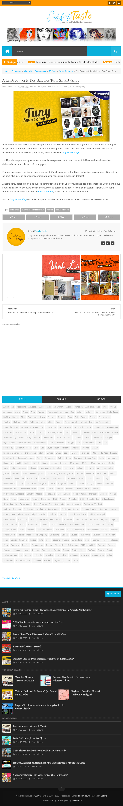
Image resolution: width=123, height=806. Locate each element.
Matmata (59, 489)
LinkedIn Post (9, 483)
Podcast (62, 514)
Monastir (93, 494)
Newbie (35, 499)
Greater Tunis (90, 458)
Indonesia (21, 468)
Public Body (43, 519)
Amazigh (79, 407)
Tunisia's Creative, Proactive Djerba (29, 738)
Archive (113, 407)
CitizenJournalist (72, 422)
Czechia (67, 437)
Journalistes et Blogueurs (33, 473)
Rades (85, 519)
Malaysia (90, 483)
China (50, 422)
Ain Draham (59, 407)
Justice (70, 473)
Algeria (69, 407)
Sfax (39, 530)
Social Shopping (66, 71)
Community (38, 427)
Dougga (70, 443)
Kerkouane (19, 478)
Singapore (79, 530)
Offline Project (108, 499)
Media (80, 489)
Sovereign (110, 535)
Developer (97, 437)
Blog (23, 417)
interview (57, 468)
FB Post (104, 453)
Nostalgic (73, 499)
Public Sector (55, 519)
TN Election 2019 (88, 545)
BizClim (6, 417)
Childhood (34, 422)
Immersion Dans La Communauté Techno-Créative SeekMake (53, 61)
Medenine (70, 489)
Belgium (89, 412)
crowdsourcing (25, 437)
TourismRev (47, 550)
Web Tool (85, 555)
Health (18, 463)
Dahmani (77, 437)
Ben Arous (100, 412)
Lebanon (98, 478)
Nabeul (113, 494)
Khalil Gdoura (84, 796)
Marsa (41, 489)
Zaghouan (58, 560)
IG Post (85, 463)
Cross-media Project (109, 432)
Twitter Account (10, 555)
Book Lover (33, 417)
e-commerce (88, 443)
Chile (43, 422)
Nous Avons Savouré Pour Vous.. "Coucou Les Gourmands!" (40, 774)
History (45, 463)
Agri (49, 407)
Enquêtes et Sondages (12, 453)
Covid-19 (40, 432)
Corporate (7, 432)
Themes (22, 399)
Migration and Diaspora (13, 494)
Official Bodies (92, 499)
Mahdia (72, 483)
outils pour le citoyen (12, 509)
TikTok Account (71, 545)
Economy (20, 448)
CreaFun (75, 432)
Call (76, 417)
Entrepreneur (40, 71)
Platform (52, 514)
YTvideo (47, 560)
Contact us (114, 594)
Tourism (35, 550)
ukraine (28, 555)
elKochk (65, 448)
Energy (95, 448)
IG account (75, 463)
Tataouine (15, 545)
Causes (93, 417)
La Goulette (71, 478)
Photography (24, 514)
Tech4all (25, 545)
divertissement (39, 443)
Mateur (50, 489)
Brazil (42, 417)
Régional (114, 519)
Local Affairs (31, 483)
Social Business (24, 535)
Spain (5, 540)
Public (32, 519)
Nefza (13, 499)
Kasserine (90, 473)
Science (62, 524)
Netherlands (24, 499)
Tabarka (95, 540)
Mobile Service (64, 494)
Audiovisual (53, 412)
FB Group (85, 453)
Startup (33, 540)
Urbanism (49, 555)
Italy (92, 468)
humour (54, 463)
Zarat (67, 560)
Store (48, 540)
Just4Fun (61, 473)
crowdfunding (9, 437)
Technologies (37, 545)
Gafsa (68, 458)
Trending (61, 399)
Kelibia (113, 473)
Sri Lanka (23, 540)
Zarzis (75, 560)
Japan (99, 468)
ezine (66, 453)
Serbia (21, 530)
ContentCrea (99, 427)
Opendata (59, 504)
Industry (32, 468)
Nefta (5, 499)
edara (28, 448)
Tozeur (66, 550)
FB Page (52, 71)
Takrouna (114, 540)
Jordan (6, 473)
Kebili (99, 473)
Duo (78, 443)
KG (35, 478)
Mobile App (50, 494)
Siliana (70, 530)
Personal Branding (90, 509)
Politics (92, 514)
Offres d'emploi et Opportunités (17, 504)
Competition (51, 427)
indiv (13, 468)
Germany (78, 458)
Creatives (86, 432)
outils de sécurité (74, 504)
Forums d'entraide (26, 458)
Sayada (45, 524)
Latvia (89, 478)
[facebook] (110, 3)
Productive (22, 519)
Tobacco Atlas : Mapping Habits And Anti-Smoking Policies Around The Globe (49, 762)
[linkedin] (119, 3)
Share (38, 217)
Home (6, 71)
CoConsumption (103, 422)
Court (31, 432)
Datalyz (104, 796)
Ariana (17, 412)
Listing (20, 483)
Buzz (70, 417)
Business (94, 62)
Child (24, 422)
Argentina (7, 412)
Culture (37, 437)
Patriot (76, 509)
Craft (67, 432)
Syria (87, 540)
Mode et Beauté (80, 494)
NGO (55, 499)
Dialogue (108, 437)
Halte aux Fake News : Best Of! (27, 646)
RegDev (104, 519)
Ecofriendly (8, 448)
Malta (99, 483)
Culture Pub (48, 437)
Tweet (15, 217)
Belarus (80, 412)
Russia (22, 524)
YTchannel (37, 560)
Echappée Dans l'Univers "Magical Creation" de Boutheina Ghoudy (43, 658)
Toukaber (7, 550)
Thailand (59, 545)
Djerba (52, 443)
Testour (49, 545)
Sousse (74, 535)
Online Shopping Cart (43, 504)
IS (86, 468)
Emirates (85, 448)
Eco (105, 443)
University (38, 555)
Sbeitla (54, 524)
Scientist (90, 524)
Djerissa (60, 443)
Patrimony (66, 509)
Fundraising (50, 458)
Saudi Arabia (33, 524)
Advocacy (32, 407)
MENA (87, 489)
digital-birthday (24, 443)
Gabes (60, 458)
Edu (42, 448)
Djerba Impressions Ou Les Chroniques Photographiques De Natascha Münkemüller (52, 609)
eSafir (41, 453)
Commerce (16, 71)
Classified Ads (87, 422)
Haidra (101, 458)
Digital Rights (9, 443)
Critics (95, 432)
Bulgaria (51, 417)
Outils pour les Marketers (35, 509)
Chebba (16, 422)
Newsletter (46, 499)
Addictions (21, 407)
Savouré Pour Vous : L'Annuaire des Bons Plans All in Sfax (39, 634)
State (41, 540)
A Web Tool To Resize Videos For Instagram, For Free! (38, 622)
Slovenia (114, 530)
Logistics (43, 483)
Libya (107, 478)
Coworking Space (54, 432)
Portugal (101, 514)
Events (58, 453)
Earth (99, 443)
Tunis (82, 550)
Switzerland (77, 540)
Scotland (100, 524)
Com (16, 427)
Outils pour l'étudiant (93, 504)
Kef (105, 473)
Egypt (49, 448)
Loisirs (52, 483)
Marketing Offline (11, 489)
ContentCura (112, 427)
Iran (66, 468)
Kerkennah (7, 478)
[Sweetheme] (103, 243)
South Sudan (98, 535)
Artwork (41, 412)
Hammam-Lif (112, 458)
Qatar (77, 519)
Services (30, 530)
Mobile (39, 494)
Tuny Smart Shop (70, 152)
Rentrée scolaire (10, 524)
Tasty (5, 545)
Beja (72, 412)
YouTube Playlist (23, 560)
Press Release (9, 519)
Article (25, 412)
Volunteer (74, 555)
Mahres (81, 483)
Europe (50, 453)
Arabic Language (92, 407)
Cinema (59, 422)
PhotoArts (114, 509)
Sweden (65, 540)
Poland (72, 514)
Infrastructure (45, 468)
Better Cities (112, 412)
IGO (93, 463)
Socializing (54, 535)
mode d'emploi (45, 191)
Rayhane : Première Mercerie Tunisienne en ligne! (86, 693)
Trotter (75, 550)
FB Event (74, 453)
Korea (42, 478)
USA (58, 555)
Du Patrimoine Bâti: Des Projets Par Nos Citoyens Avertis (39, 750)
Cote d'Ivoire (20, 432)
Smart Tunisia (9, 535)
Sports (14, 540)
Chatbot (6, 422)
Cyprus (59, 437)
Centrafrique (104, 417)
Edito (36, 448)
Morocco (103, 494)
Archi (105, 407)
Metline (96, 489)
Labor (81, 478)
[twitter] (114, 3)
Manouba (109, 483)
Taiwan (104, 540)
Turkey (101, 550)
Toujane (111, 545)
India (5, 468)
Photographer (9, 514)
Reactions (94, 519)
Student (56, 540)
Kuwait (61, 478)
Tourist (57, 550)
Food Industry (9, 458)
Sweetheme (77, 800)
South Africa (85, 535)
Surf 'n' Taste (40, 796)
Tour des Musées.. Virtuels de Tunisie (24, 679)
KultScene (51, 478)
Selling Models (9, 530)
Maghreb (62, 483)
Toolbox (101, 545)
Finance (113, 453)
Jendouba (108, 468)
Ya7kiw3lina (8, 560)
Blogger (55, 800)
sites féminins (93, 530)
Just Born (51, 473)
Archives (101, 399)
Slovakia (104, 530)
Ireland (80, 468)
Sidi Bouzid (59, 530)
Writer (109, 555)
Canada (84, 417)
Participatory (53, 509)
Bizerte (15, 417)
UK (21, 555)
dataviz (87, 437)
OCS (82, 499)
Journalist (16, 473)
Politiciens (81, 514)
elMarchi (28, 71)
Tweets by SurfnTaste (11, 578)
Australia (64, 412)
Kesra (29, 478)
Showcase (47, 530)
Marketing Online (28, 489)
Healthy (27, 463)
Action (17, 62)
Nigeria (63, 499)
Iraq (72, 468)
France (39, 458)
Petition (103, 509)
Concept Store (65, 427)
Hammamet (8, 463)
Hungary (64, 463)
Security (109, 524)
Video (64, 555)
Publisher (68, 519)
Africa (42, 407)
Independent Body (106, 463)
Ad (13, 407)
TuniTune (91, 550)
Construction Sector (82, 427)
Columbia (7, 427)
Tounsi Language (21, 550)
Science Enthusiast (76, 524)
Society (65, 535)
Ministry (30, 494)
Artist (33, 412)
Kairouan (79, 473)
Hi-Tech (36, 463)
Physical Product (39, 514)
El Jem (57, 448)
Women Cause (98, 555)
